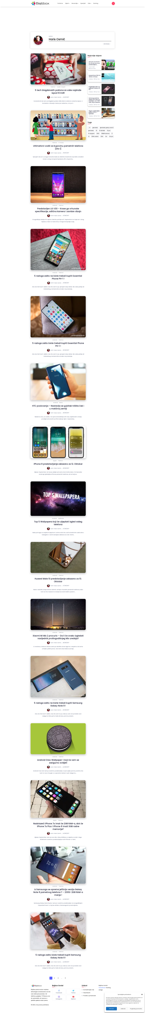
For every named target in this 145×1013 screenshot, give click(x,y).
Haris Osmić (57, 97)
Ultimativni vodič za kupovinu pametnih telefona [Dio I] (58, 147)
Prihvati (111, 1008)
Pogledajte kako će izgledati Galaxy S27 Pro (94, 88)
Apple (55, 460)
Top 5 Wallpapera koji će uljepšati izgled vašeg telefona (58, 523)
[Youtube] (73, 997)
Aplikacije (61, 518)
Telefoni (53, 87)
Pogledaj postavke (136, 1008)
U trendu (61, 142)
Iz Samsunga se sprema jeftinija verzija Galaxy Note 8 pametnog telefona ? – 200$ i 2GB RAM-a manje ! (58, 892)
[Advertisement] (72, 18)
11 (65, 978)
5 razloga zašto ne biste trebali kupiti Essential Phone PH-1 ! (58, 277)
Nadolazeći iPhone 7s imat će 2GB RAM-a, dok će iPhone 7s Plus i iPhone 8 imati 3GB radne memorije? (58, 826)
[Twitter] (73, 991)
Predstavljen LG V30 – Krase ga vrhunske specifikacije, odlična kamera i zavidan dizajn (58, 210)
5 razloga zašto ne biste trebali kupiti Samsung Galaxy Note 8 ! (58, 704)
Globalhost (102, 988)
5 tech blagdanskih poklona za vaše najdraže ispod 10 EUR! (58, 91)
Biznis (61, 402)
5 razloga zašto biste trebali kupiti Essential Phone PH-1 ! (58, 344)
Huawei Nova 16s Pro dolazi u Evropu (95, 76)
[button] (142, 994)
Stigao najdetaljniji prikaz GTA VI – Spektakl (94, 112)
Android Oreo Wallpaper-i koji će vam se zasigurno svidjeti (58, 761)
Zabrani (123, 1008)
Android (55, 205)
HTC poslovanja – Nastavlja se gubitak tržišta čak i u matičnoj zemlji (58, 407)
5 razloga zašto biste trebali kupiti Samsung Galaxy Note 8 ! (58, 956)
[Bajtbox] (40, 3)
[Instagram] (59, 997)
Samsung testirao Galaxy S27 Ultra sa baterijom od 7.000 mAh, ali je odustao (94, 100)
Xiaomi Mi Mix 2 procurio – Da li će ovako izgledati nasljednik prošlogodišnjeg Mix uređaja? (58, 637)
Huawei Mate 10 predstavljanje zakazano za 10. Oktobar (58, 580)
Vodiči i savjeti (61, 87)
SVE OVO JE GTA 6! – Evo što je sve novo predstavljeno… (95, 63)
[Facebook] (59, 991)
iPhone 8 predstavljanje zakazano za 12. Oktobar (58, 464)
